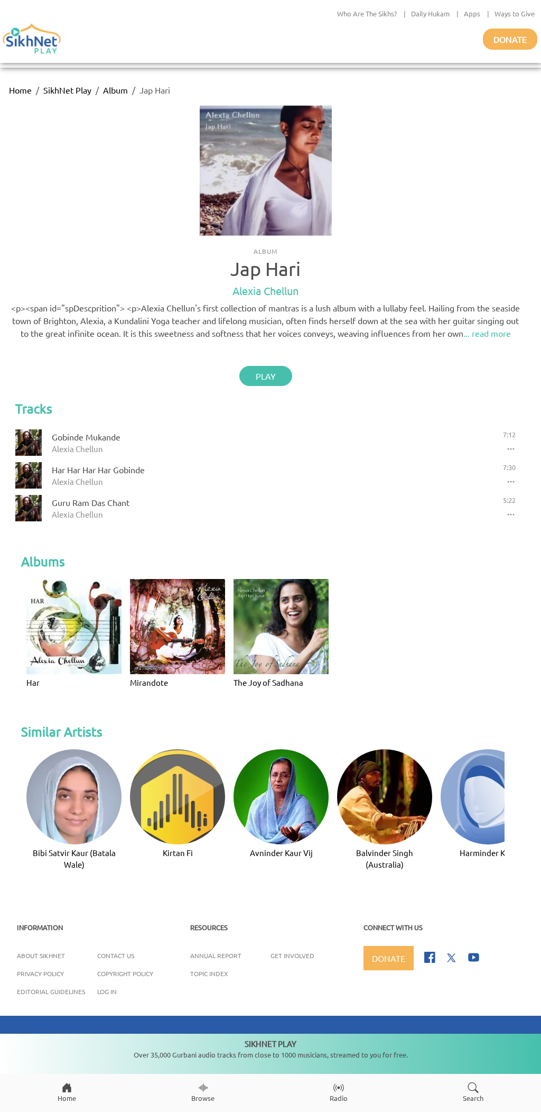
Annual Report (215, 955)
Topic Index (209, 973)
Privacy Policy (40, 973)
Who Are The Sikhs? (367, 13)
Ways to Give (515, 13)
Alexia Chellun (265, 290)
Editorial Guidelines (51, 991)
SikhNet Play (67, 90)
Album (115, 90)
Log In (107, 991)
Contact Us (115, 955)
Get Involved (292, 955)
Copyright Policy (125, 973)
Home (20, 90)
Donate (510, 39)
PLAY (266, 376)
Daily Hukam (430, 13)
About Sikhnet (41, 955)
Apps (472, 13)
